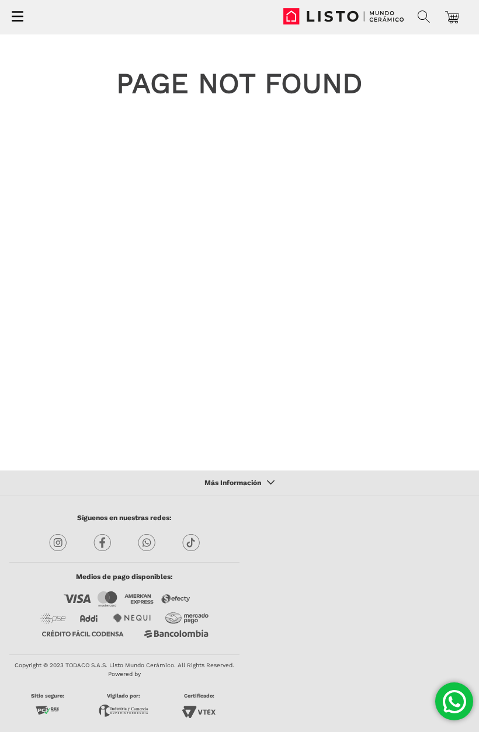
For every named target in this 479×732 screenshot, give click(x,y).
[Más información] (239, 483)
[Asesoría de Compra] (454, 701)
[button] (424, 17)
